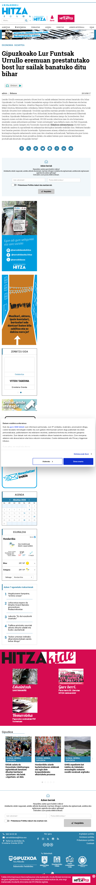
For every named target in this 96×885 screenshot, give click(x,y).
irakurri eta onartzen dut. (35, 185)
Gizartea (19, 45)
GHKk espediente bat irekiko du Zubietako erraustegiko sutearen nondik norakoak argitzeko (77, 768)
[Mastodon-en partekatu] (35, 148)
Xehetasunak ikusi (81, 454)
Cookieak (90, 843)
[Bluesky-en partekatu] (42, 148)
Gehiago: (8, 577)
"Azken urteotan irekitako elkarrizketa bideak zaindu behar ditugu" (19, 639)
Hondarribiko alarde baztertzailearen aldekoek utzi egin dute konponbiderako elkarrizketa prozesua (47, 769)
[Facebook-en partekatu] (21, 148)
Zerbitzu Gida (19, 351)
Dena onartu (78, 461)
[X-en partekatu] (28, 148)
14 (24, 513)
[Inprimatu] (70, 148)
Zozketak (60, 27)
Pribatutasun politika (85, 840)
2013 (83, 93)
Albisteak (6, 27)
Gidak (92, 27)
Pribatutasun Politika (26, 185)
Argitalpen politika (86, 834)
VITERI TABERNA (19, 380)
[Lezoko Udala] (70, 862)
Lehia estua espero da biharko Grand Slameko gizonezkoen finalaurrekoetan (18, 606)
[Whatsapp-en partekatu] (56, 148)
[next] (29, 499)
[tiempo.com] (35, 537)
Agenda (48, 27)
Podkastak (35, 27)
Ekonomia (7, 45)
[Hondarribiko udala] (57, 862)
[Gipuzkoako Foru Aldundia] (22, 862)
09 (87, 93)
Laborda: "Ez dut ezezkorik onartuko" (20, 617)
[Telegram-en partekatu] (49, 148)
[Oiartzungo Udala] (82, 862)
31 (26, 506)
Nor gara (48, 834)
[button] (23, 577)
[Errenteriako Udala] (44, 862)
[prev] (9, 499)
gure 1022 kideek (17, 427)
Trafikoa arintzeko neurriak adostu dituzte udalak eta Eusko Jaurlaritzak (20, 627)
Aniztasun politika (86, 837)
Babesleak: (48, 853)
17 (90, 93)
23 (34, 516)
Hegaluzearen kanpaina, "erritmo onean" (19, 594)
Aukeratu (46, 461)
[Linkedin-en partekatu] (63, 148)
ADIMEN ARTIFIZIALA (76, 27)
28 (24, 520)
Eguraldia (19, 532)
